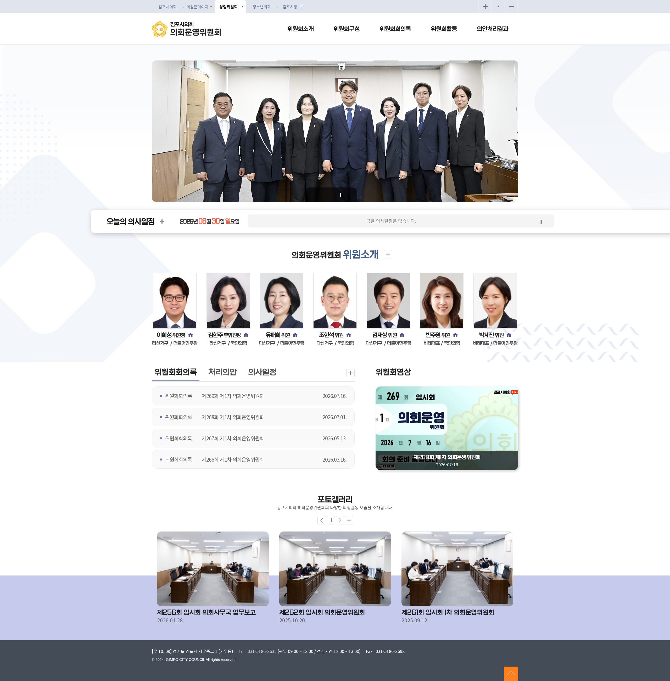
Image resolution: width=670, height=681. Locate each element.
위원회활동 (444, 29)
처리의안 (222, 372)
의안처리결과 (492, 29)
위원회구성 (346, 29)
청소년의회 (262, 6)
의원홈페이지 (197, 6)
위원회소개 (300, 29)
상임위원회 (228, 6)
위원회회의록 (395, 29)
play (341, 195)
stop (541, 221)
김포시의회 (195, 29)
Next (340, 520)
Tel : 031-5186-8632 (257, 651)
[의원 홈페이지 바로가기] (190, 335)
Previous (321, 520)
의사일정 (262, 372)
